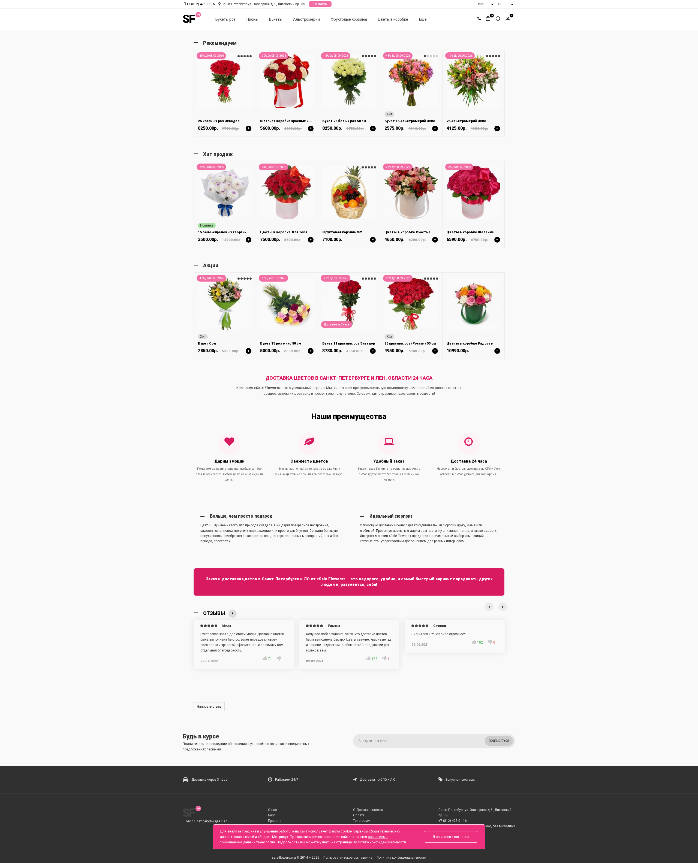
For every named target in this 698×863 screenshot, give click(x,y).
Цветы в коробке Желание (470, 232)
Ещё (423, 19)
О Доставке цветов (368, 810)
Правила (274, 821)
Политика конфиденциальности (401, 857)
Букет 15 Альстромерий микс (409, 121)
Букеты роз (225, 19)
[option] (225, 93)
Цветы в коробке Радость (470, 343)
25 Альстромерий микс (466, 121)
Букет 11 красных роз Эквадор (348, 343)
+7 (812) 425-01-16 (200, 4)
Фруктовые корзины (349, 19)
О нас (272, 810)
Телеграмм (361, 821)
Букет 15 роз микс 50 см (280, 343)
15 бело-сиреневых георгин (222, 232)
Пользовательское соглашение (347, 857)
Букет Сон (207, 343)
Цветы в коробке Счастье (407, 232)
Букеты (275, 19)
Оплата (359, 815)
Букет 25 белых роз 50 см (344, 121)
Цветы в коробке (393, 19)
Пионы (252, 19)
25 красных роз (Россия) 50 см (410, 343)
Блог (271, 815)
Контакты (320, 4)
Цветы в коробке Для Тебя (283, 232)
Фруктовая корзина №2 (342, 232)
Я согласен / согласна (451, 837)
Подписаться (499, 740)
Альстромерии (306, 19)
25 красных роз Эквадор (218, 121)
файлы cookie (340, 831)
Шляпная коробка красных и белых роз (293, 121)
